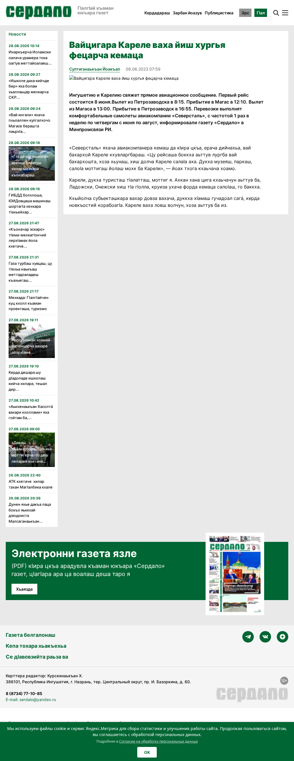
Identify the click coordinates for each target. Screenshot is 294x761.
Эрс (245, 12)
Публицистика (219, 12)
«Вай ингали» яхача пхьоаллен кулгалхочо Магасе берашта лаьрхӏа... (29, 123)
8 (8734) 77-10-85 (24, 693)
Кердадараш (157, 12)
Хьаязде (24, 589)
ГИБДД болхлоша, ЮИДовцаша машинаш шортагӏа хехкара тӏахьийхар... (30, 203)
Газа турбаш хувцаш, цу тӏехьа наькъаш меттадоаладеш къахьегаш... (30, 272)
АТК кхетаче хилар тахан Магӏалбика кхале (31, 484)
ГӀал (261, 12)
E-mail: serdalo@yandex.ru (31, 699)
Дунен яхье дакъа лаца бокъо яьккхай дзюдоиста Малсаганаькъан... (30, 512)
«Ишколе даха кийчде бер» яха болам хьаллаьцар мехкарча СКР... (29, 89)
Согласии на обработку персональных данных (158, 741)
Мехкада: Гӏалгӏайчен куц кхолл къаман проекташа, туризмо (29, 303)
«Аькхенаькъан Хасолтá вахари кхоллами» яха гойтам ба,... (31, 412)
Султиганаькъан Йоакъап (94, 69)
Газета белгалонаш (30, 635)
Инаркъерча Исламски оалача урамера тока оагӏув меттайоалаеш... (30, 57)
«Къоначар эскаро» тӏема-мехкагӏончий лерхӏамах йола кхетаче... (27, 237)
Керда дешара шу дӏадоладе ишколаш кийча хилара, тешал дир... (28, 381)
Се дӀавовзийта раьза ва (37, 657)
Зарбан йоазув (187, 12)
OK (147, 752)
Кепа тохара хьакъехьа (36, 646)
